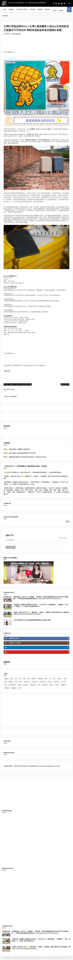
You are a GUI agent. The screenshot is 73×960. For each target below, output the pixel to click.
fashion (59, 678)
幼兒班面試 (7, 688)
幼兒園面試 (63, 684)
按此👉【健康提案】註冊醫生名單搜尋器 (17, 449)
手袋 (65, 678)
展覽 (26, 384)
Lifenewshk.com (58, 957)
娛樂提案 (40, 9)
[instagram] (56, 3)
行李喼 (22, 384)
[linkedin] (59, 3)
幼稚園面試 (14, 688)
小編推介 (61, 10)
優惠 (12, 678)
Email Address (10, 540)
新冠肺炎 (11, 681)
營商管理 (47, 9)
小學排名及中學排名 (22, 9)
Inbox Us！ (7, 371)
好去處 (54, 10)
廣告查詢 (5, 15)
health (51, 684)
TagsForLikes (12, 684)
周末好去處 (40, 678)
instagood (34, 681)
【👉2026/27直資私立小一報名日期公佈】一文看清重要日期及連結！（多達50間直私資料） (33, 472)
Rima (29, 384)
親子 (20, 678)
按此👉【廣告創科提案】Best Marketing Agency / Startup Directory (25, 457)
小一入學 (63, 681)
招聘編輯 (11, 9)
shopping (56, 681)
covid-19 (49, 681)
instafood (42, 681)
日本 (16, 678)
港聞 (54, 678)
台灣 (5, 681)
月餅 (46, 678)
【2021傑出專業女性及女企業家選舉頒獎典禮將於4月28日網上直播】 (32, 620)
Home (4, 9)
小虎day (6, 384)
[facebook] (53, 3)
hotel (56, 684)
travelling (33, 684)
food (16, 681)
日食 (20, 688)
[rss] (64, 3)
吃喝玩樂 (32, 9)
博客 (21, 681)
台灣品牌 (17, 384)
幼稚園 (19, 684)
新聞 (28, 678)
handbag (25, 684)
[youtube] (62, 3)
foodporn (26, 681)
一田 (50, 678)
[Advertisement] (36, 711)
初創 (39, 684)
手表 (5, 684)
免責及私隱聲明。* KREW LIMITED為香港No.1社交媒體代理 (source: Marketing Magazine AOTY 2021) (32, 766)
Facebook (44, 684)
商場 (24, 678)
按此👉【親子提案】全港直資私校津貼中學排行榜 (19, 453)
